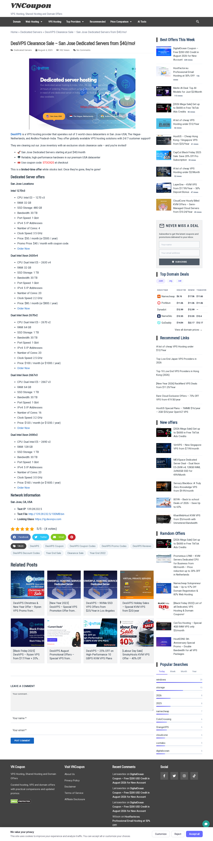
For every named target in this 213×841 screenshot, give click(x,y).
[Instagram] (184, 776)
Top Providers (75, 22)
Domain (17, 21)
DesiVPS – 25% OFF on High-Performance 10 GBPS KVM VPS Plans (99, 654)
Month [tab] (184, 671)
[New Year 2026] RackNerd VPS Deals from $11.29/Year (176, 385)
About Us (70, 774)
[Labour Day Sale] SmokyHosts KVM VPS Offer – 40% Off (136, 654)
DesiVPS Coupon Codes (83, 546)
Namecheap (168, 296)
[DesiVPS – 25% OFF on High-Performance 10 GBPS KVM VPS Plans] (100, 632)
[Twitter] (174, 776)
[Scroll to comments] (206, 824)
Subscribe (179, 261)
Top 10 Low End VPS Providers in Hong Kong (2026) (177, 373)
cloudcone (162, 734)
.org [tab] (170, 281)
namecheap (162, 711)
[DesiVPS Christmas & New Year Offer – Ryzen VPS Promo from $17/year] (27, 585)
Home (14, 32)
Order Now (23, 248)
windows (161, 679)
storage (160, 687)
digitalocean (162, 750)
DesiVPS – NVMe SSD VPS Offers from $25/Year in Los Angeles (100, 606)
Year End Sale (53, 553)
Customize (161, 834)
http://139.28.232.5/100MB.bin (46, 514)
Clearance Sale (75, 553)
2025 (159, 703)
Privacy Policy (72, 780)
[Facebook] (164, 776)
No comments (83, 50)
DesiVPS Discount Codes (26, 553)
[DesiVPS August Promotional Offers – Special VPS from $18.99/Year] (64, 632)
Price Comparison (121, 22)
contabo (160, 742)
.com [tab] (160, 281)
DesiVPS (16, 134)
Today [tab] (162, 671)
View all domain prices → (188, 329)
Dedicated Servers (31, 32)
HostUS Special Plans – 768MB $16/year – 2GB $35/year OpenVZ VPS (178, 410)
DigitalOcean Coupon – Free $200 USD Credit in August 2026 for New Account (131, 778)
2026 (159, 695)
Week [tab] (173, 671)
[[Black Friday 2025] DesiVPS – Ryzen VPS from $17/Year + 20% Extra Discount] (27, 632)
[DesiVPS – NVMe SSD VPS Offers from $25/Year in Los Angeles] (100, 585)
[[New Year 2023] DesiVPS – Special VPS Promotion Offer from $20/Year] (64, 585)
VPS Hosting (54, 21)
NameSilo (167, 316)
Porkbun (166, 302)
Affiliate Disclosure (75, 799)
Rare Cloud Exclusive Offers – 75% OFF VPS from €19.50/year (177, 397)
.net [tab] (179, 281)
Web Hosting (34, 22)
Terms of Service (74, 792)
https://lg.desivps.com (48, 519)
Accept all (194, 834)
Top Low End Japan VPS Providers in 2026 (176, 360)
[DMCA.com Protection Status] (21, 802)
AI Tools (142, 21)
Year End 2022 (98, 553)
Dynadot (161, 309)
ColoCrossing (163, 719)
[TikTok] (194, 776)
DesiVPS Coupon (54, 546)
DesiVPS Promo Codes (114, 546)
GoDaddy (166, 322)
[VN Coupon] (31, 6)
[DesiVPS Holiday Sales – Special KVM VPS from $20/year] (137, 585)
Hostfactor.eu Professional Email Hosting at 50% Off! (131, 821)
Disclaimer (70, 786)
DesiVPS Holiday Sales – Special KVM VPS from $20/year (135, 606)
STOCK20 (48, 162)
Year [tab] (194, 671)
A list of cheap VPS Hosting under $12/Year (175, 348)
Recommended (98, 21)
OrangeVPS (162, 727)
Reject (178, 834)
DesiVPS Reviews (142, 546)
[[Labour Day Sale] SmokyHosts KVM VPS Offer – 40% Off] (137, 632)
